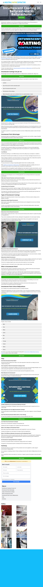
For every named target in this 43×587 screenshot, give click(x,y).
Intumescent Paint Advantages (8, 490)
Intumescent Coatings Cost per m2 (9, 488)
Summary (4, 498)
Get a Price (21, 76)
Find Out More (22, 172)
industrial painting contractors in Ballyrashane (22, 68)
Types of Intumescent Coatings (8, 491)
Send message (16, 481)
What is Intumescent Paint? (7, 493)
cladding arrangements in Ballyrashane (11, 164)
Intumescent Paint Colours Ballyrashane (10, 495)
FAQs (3, 497)
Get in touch (21, 17)
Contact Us (21, 277)
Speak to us (21, 140)
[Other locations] (38, 2)
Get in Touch (21, 26)
